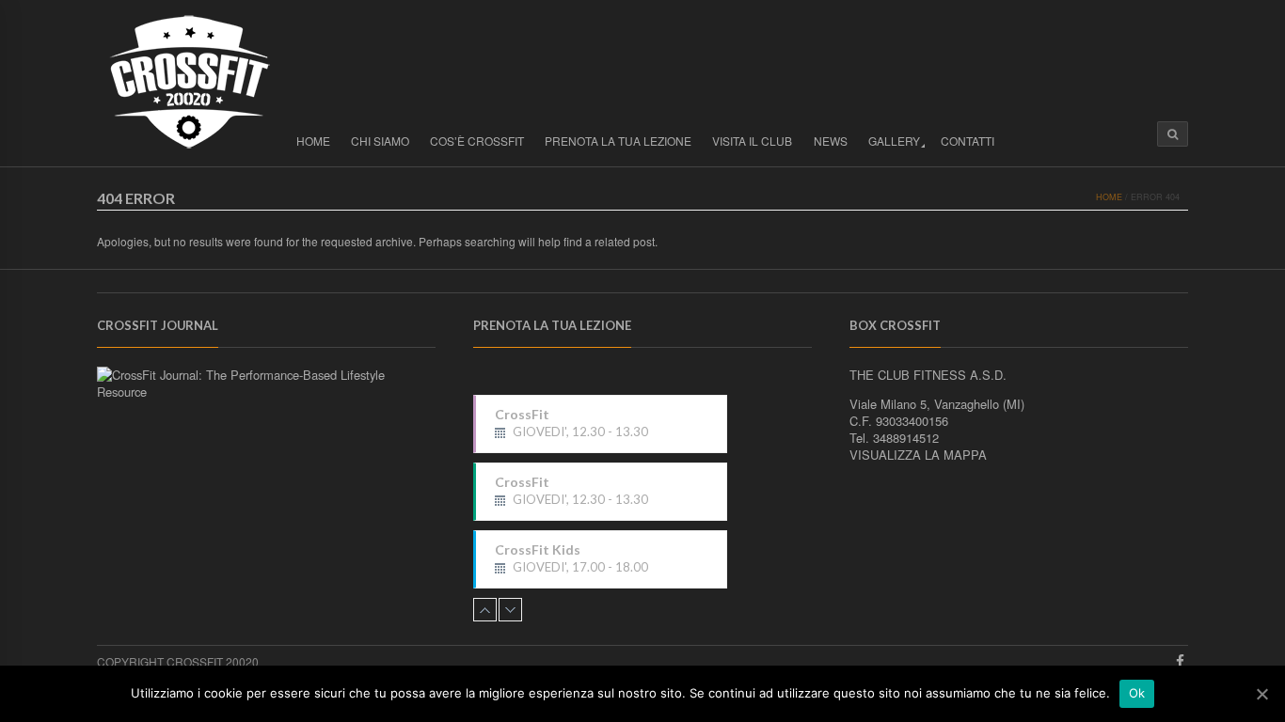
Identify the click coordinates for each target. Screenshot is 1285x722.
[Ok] (1261, 693)
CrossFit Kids (571, 558)
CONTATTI (967, 141)
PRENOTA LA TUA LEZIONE (618, 141)
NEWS (831, 141)
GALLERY (894, 141)
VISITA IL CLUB (752, 141)
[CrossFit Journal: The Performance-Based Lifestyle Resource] (266, 391)
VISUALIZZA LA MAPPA (918, 454)
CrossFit (571, 423)
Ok (1137, 692)
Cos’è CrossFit (477, 141)
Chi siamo (380, 141)
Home (313, 141)
